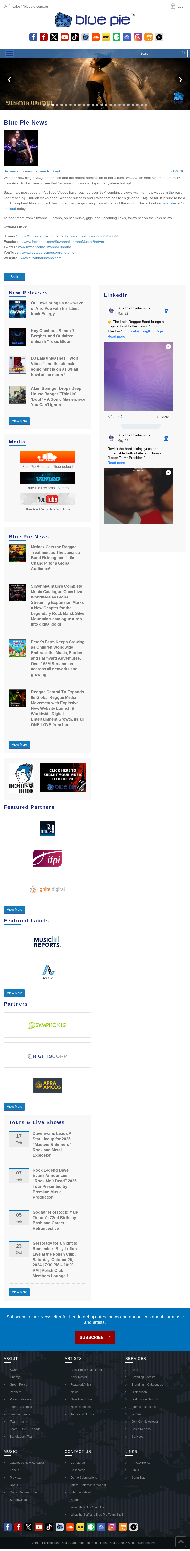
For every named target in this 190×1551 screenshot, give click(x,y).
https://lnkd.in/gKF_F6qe (143, 331)
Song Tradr (139, 1477)
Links (135, 1470)
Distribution (139, 1392)
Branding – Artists (143, 1377)
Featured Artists (81, 1384)
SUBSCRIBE (92, 1337)
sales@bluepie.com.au (30, 6)
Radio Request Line (23, 1492)
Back (14, 277)
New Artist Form (81, 1399)
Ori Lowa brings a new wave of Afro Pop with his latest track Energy (57, 308)
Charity (15, 1377)
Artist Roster (79, 1377)
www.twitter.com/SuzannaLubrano (44, 247)
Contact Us (78, 1462)
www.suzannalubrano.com (41, 258)
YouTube (169, 203)
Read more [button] (116, 336)
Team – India (18, 1421)
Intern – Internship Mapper (88, 1485)
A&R (135, 1370)
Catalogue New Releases (27, 1462)
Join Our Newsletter (145, 1421)
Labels (14, 1470)
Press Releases (20, 1399)
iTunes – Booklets (144, 1407)
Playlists (15, 1477)
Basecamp (78, 1470)
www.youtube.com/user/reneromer (49, 252)
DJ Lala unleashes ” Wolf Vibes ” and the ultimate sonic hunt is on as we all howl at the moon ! (54, 366)
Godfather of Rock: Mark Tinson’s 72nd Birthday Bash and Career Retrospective (55, 1220)
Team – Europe (20, 1414)
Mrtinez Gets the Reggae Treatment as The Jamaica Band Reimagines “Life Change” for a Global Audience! (55, 558)
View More (19, 421)
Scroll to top (180, 1541)
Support (76, 1500)
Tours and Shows (82, 1414)
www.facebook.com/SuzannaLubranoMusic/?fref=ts (64, 242)
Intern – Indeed (81, 1492)
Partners (15, 1392)
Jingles (136, 1414)
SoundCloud (18, 1500)
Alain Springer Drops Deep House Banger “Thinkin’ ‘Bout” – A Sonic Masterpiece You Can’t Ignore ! (58, 396)
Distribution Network (145, 1399)
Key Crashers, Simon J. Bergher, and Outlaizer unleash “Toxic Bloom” (53, 336)
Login (182, 6)
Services (137, 1436)
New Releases (81, 1407)
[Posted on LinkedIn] (166, 311)
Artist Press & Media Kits (87, 1370)
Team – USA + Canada (25, 1429)
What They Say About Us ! (88, 1507)
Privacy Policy (141, 1462)
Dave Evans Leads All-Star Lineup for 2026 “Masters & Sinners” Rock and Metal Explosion (54, 1144)
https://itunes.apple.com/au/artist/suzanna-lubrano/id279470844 (68, 236)
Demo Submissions (84, 1477)
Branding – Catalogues (147, 1384)
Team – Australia (21, 1407)
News (74, 1392)
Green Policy (18, 1384)
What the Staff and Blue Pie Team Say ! (97, 1514)
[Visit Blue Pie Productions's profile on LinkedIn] (112, 311)
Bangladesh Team (22, 1436)
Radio (14, 1485)
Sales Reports (141, 1429)
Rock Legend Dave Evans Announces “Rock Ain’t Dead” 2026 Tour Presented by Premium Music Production (55, 1183)
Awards (15, 1370)
